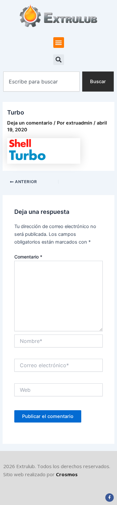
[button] (58, 42)
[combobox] (41, 81)
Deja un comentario (29, 123)
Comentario (28, 256)
